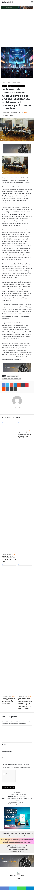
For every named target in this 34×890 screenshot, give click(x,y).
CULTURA (18, 82)
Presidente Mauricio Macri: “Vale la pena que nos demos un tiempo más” (8, 700)
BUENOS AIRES (11, 82)
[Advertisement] (17, 28)
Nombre (4, 744)
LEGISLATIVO (11, 86)
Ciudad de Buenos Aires (12, 376)
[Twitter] (16, 883)
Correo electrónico (7, 751)
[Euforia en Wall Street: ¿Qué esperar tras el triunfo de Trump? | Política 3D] (25, 426)
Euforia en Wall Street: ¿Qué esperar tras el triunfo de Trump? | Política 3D (25, 435)
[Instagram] (20, 883)
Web (3, 758)
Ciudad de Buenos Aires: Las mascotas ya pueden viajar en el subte (9, 558)
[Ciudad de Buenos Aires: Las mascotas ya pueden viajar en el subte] (9, 487)
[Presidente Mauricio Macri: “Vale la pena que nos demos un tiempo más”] (9, 629)
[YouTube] (18, 883)
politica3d (6, 112)
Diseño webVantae (17, 875)
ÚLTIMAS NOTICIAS (20, 86)
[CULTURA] (7, 2)
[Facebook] (14, 883)
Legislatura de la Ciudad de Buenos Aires (11, 378)
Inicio (4, 82)
